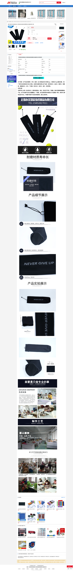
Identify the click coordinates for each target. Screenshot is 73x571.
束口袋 (39, 556)
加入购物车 (37, 42)
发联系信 (30, 42)
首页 (7, 21)
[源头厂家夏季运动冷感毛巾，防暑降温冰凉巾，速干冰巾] (62, 36)
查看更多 (11, 73)
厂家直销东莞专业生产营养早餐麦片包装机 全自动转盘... (63, 537)
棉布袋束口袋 (43, 556)
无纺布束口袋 (31, 556)
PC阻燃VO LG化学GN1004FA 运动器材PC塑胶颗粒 (24, 18)
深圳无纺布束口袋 (20, 557)
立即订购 (41, 42)
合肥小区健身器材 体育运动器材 (12, 18)
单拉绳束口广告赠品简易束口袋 (31, 18)
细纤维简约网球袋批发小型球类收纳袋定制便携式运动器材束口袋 (37, 566)
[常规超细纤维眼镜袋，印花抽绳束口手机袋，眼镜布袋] (62, 45)
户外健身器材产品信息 (33, 565)
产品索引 (9, 84)
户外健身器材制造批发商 (40, 565)
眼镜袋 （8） (10, 58)
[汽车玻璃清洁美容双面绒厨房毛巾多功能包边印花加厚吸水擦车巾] (62, 28)
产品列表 (10, 21)
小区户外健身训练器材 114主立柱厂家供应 (42, 18)
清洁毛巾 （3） (10, 60)
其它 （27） (10, 63)
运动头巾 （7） (10, 62)
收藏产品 (10, 49)
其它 (12, 21)
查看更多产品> (63, 497)
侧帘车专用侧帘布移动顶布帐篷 (32, 537)
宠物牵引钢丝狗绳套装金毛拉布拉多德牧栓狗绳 (53, 537)
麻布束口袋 (47, 556)
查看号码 (49, 38)
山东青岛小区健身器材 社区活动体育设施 (42, 537)
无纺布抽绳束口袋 (52, 556)
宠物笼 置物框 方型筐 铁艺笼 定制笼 (22, 537)
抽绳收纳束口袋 (26, 556)
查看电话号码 (11, 69)
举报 (14, 49)
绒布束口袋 (36, 556)
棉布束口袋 (57, 556)
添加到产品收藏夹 (10, 85)
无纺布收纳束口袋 (20, 556)
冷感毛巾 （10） (10, 59)
